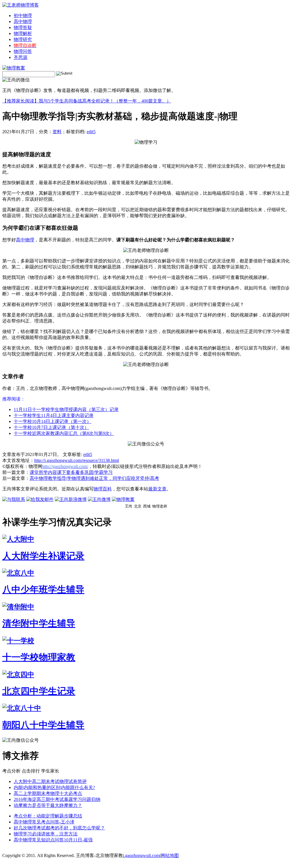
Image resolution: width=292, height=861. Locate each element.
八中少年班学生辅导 (43, 589)
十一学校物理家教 (38, 657)
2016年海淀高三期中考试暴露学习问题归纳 (57, 799)
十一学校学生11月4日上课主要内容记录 (54, 415)
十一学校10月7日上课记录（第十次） (51, 427)
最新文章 (157, 488)
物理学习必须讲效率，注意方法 (46, 833)
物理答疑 (23, 27)
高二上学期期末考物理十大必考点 (48, 793)
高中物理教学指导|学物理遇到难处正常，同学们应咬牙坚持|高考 (94, 478)
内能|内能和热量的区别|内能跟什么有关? (54, 787)
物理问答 (23, 51)
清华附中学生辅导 (38, 623)
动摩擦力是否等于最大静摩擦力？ (48, 805)
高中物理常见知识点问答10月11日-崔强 (53, 839)
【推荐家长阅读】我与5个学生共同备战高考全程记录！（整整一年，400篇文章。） (86, 100)
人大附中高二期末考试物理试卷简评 (50, 781)
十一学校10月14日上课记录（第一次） (52, 421)
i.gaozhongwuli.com (141, 855)
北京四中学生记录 (38, 691)
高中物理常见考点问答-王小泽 (44, 821)
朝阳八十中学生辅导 (43, 725)
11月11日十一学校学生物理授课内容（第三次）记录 (66, 409)
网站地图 (170, 855)
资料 (57, 131)
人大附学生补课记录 (43, 556)
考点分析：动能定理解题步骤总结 (48, 815)
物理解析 (23, 33)
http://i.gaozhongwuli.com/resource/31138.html (76, 460)
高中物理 (23, 21)
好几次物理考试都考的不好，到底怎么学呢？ (59, 827)
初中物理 (23, 15)
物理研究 (23, 39)
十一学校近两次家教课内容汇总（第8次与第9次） (64, 433)
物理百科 (103, 488)
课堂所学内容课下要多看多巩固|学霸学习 (71, 472)
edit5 (91, 131)
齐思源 (20, 57)
